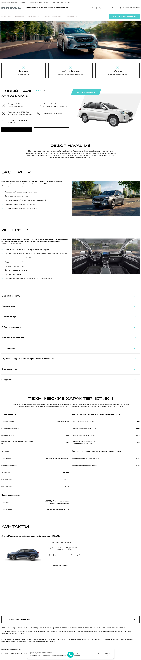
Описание (33, 16)
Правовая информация (11, 649)
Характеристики (53, 16)
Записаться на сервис (39, 2)
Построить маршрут (60, 565)
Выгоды (19, 16)
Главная (6, 16)
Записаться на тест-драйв (13, 2)
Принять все (108, 654)
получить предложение (124, 16)
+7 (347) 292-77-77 (61, 2)
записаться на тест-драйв (52, 130)
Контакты (72, 16)
